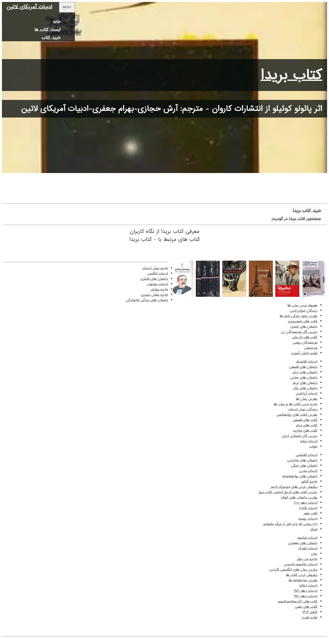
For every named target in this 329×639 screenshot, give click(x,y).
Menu (67, 7)
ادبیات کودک (307, 548)
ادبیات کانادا (308, 508)
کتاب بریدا (291, 75)
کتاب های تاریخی (304, 337)
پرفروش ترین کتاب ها (301, 574)
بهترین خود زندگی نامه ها (298, 316)
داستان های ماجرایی (302, 460)
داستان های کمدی (303, 326)
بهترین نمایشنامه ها (303, 580)
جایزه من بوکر (307, 559)
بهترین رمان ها (306, 398)
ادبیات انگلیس (157, 273)
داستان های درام (305, 372)
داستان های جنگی (304, 465)
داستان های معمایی (302, 543)
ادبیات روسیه (307, 518)
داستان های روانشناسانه (299, 476)
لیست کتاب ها (47, 29)
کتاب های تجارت (305, 430)
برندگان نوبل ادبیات (302, 409)
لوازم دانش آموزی (304, 353)
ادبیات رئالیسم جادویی (300, 564)
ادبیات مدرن (308, 470)
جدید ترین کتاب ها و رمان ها (295, 404)
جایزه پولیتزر (159, 289)
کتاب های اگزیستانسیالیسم (297, 601)
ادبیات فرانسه (307, 537)
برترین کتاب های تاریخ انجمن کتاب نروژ (287, 492)
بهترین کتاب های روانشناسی (296, 414)
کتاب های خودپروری (302, 321)
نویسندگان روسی (305, 342)
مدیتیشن (310, 347)
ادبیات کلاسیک (306, 361)
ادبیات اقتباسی (306, 455)
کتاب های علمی (306, 606)
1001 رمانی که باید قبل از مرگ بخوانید (290, 524)
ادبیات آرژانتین (306, 393)
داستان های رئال (305, 388)
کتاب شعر (310, 513)
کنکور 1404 (310, 612)
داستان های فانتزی (154, 278)
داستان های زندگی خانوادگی (147, 300)
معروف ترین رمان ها (302, 305)
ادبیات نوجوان (157, 284)
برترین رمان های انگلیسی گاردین (293, 569)
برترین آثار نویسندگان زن (299, 331)
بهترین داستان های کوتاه (299, 497)
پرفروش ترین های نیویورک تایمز (294, 486)
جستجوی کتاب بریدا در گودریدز (296, 219)
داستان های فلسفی (303, 366)
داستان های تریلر (305, 382)
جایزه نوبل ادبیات (155, 268)
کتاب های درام (306, 425)
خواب (313, 446)
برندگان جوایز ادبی (303, 310)
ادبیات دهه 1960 (305, 590)
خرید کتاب (51, 37)
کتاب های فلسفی (305, 420)
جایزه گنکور (309, 481)
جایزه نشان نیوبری (154, 294)
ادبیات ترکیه (308, 441)
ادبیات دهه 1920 (305, 596)
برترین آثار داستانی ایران (299, 435)
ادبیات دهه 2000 (305, 502)
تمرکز (313, 529)
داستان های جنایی (303, 377)
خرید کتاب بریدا (307, 210)
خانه (56, 21)
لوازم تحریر (309, 617)
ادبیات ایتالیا (308, 585)
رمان (314, 553)
